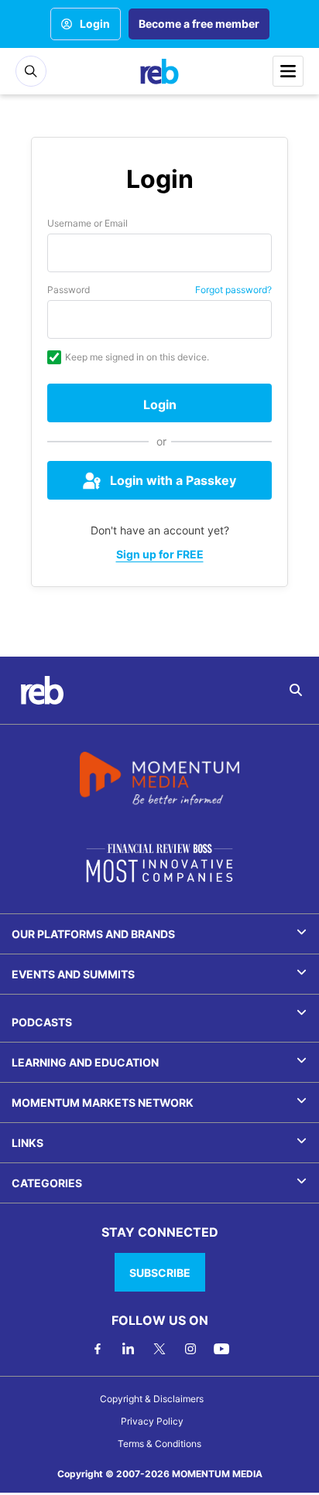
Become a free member (199, 23)
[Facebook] (97, 1349)
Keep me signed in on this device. (137, 357)
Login (95, 23)
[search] (296, 690)
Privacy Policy (152, 1421)
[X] (159, 1349)
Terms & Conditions (159, 1443)
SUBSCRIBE (159, 1272)
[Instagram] (190, 1349)
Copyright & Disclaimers (152, 1399)
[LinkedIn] (128, 1349)
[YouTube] (221, 1349)
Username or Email (87, 223)
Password (68, 289)
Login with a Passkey (173, 480)
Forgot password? (233, 289)
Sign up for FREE (160, 554)
